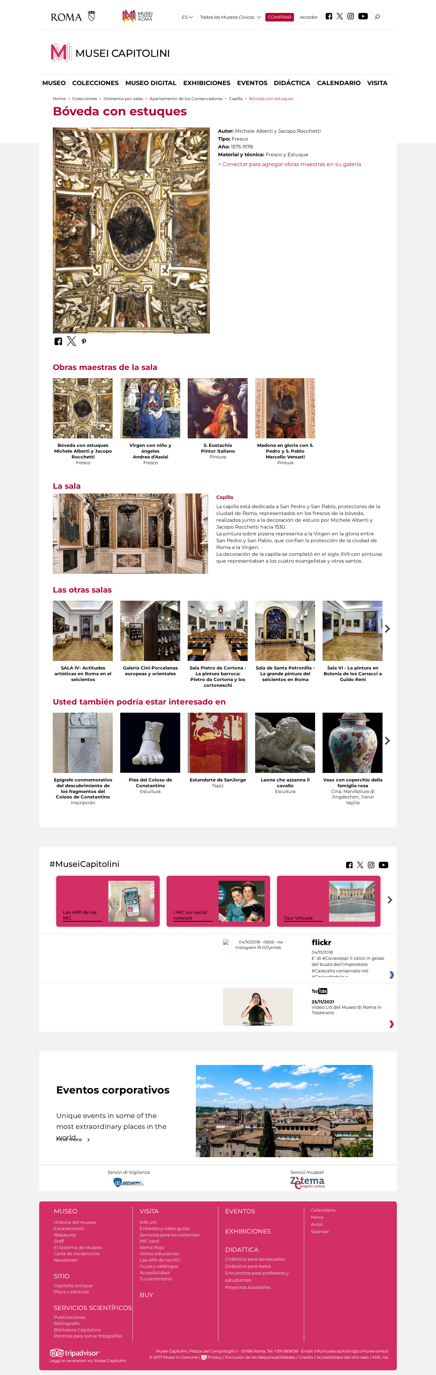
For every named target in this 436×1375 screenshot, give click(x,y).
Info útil (148, 1222)
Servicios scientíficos (93, 1308)
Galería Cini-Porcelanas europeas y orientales (150, 670)
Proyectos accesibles (247, 1287)
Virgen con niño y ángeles (150, 448)
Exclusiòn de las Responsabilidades (260, 1357)
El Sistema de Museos (78, 1247)
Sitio (61, 1276)
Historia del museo (75, 1222)
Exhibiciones (206, 83)
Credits (306, 1357)
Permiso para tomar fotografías (88, 1336)
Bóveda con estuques (83, 445)
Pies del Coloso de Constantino (150, 782)
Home (59, 98)
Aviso (317, 1224)
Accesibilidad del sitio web (342, 1357)
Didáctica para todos (248, 1266)
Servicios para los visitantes (169, 1235)
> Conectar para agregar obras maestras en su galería (289, 164)
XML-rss (380, 1357)
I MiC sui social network (190, 915)
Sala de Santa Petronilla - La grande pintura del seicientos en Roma (285, 673)
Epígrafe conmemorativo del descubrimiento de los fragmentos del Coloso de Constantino (83, 788)
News (317, 1217)
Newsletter (66, 1260)
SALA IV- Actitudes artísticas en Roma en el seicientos (82, 673)
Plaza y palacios (71, 1291)
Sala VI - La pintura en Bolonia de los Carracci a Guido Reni (353, 673)
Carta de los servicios (76, 1253)
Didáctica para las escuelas (255, 1259)
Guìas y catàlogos (159, 1266)
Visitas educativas (159, 1253)
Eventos (252, 83)
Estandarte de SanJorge (218, 779)
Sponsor (320, 1231)
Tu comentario (156, 1278)
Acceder (309, 17)
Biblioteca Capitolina (77, 1329)
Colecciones (95, 83)
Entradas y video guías (164, 1228)
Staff (59, 1241)
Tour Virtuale (298, 918)
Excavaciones (69, 1228)
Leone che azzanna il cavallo (285, 782)
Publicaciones (69, 1317)
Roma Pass (152, 1247)
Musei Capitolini (122, 53)
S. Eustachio (218, 445)
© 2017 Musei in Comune (173, 1357)
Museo (54, 83)
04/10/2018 (348, 965)
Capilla (236, 98)
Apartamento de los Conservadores (186, 98)
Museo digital (150, 83)
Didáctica (292, 83)
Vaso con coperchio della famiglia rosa (353, 782)
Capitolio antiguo (73, 1285)
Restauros (65, 1235)
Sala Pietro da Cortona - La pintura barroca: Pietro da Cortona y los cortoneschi (218, 676)
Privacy (214, 1357)
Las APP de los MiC (160, 1260)
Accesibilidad (155, 1272)
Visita (377, 83)
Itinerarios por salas (123, 98)
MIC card (149, 1241)
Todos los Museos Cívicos (227, 17)
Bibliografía (67, 1323)
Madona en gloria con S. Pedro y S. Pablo (285, 448)
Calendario (339, 83)
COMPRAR (279, 17)
